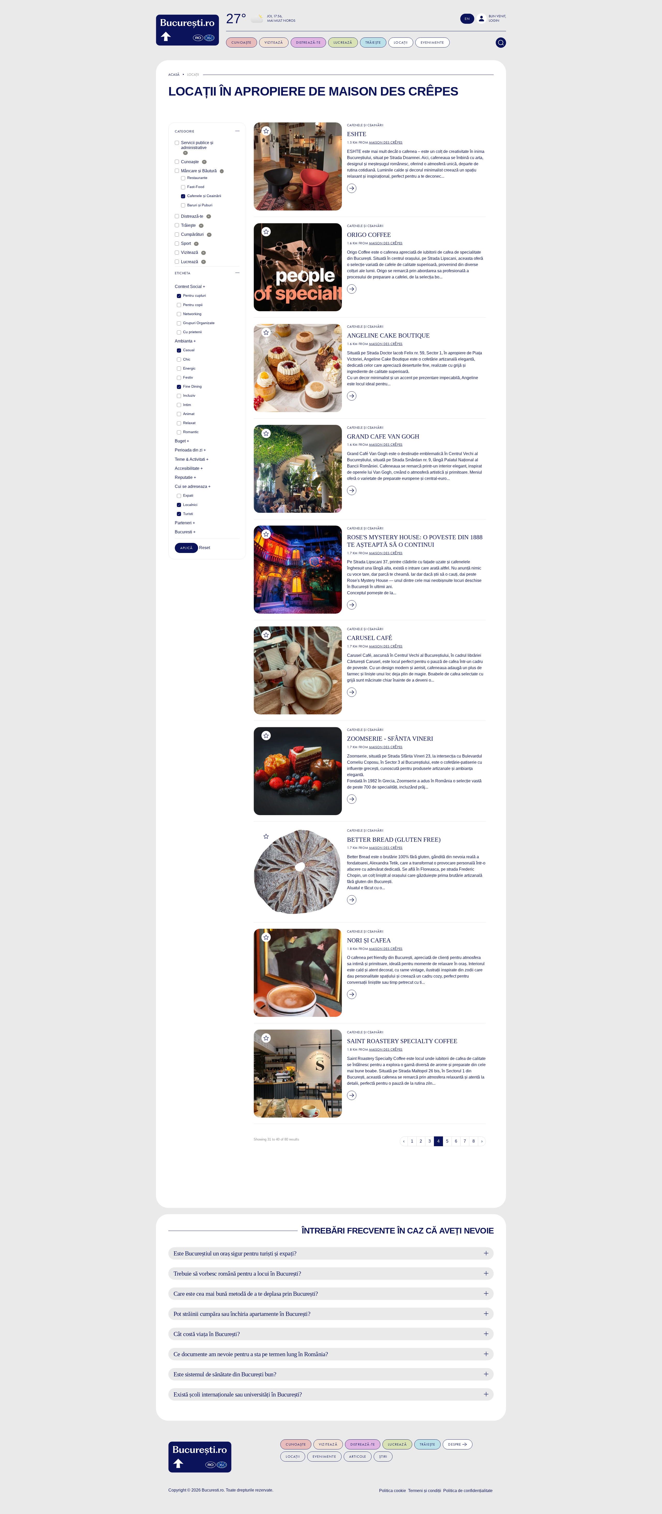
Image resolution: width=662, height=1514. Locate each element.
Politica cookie (392, 1490)
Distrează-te (308, 42)
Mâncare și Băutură (199, 171)
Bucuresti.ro (213, 1490)
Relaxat (189, 423)
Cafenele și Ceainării (204, 196)
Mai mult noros (281, 20)
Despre (455, 1444)
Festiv (188, 377)
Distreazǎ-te (192, 216)
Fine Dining (192, 386)
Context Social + (190, 286)
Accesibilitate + (189, 468)
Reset (204, 547)
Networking (192, 314)
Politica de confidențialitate (468, 1490)
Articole (357, 1456)
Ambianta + (185, 341)
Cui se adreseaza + (192, 486)
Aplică (186, 548)
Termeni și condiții (424, 1490)
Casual (188, 350)
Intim (187, 405)
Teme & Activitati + (191, 459)
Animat (188, 414)
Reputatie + (185, 477)
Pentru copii (192, 305)
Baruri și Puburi (199, 205)
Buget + (182, 441)
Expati (188, 495)
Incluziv (189, 395)
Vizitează (274, 42)
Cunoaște (241, 42)
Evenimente (432, 42)
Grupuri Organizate (199, 323)
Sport (186, 243)
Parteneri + (185, 523)
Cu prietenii (192, 332)
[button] (491, 18)
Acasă (173, 74)
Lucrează (343, 42)
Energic (189, 368)
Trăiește (373, 42)
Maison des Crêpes (393, 91)
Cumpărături (192, 234)
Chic (186, 359)
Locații (401, 42)
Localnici (190, 505)
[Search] (501, 42)
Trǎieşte (188, 225)
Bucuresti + (185, 532)
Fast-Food (195, 187)
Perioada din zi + (190, 450)
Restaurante (197, 178)
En (467, 19)
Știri (383, 1456)
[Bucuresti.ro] (187, 30)
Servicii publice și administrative (197, 145)
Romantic (191, 432)
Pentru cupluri (194, 295)
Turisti (188, 514)
